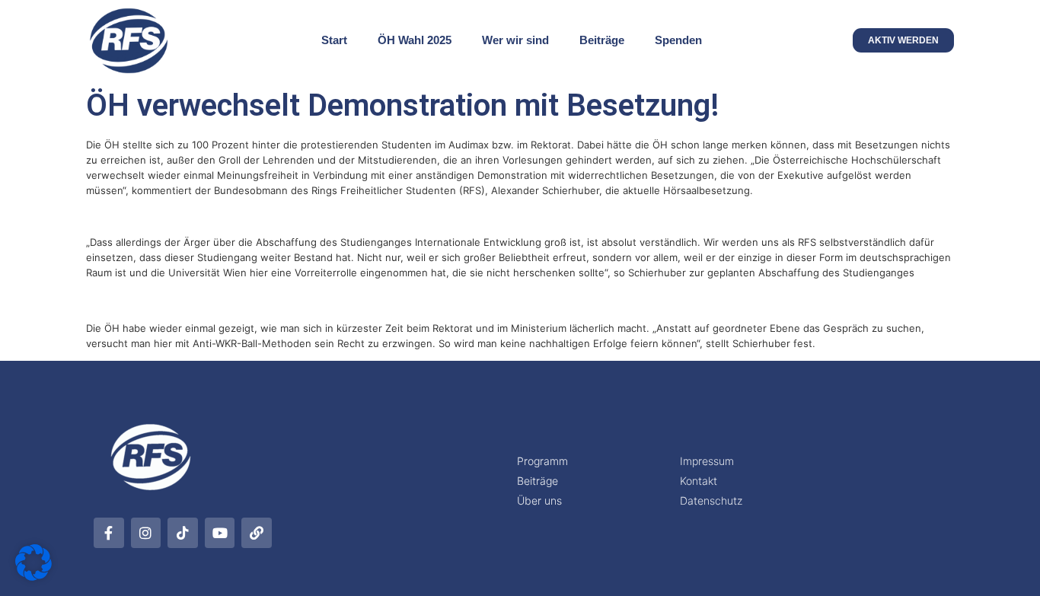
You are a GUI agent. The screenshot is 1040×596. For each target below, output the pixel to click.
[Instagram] (146, 533)
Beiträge (601, 39)
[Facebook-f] (109, 533)
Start (334, 39)
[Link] (256, 533)
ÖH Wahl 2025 (414, 39)
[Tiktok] (182, 533)
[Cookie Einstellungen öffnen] (33, 576)
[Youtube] (220, 533)
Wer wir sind (515, 39)
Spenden (678, 39)
